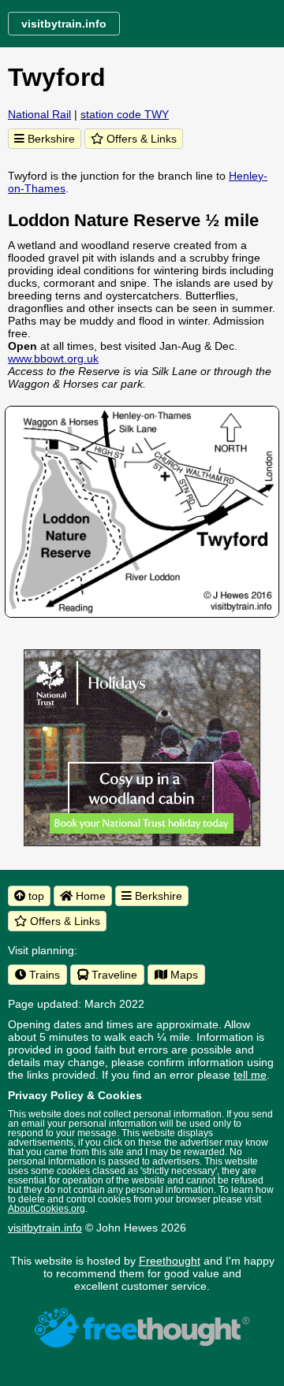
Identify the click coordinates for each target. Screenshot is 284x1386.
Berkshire (49, 138)
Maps (182, 974)
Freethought (169, 1260)
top (34, 896)
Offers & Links (140, 138)
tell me (250, 1074)
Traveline (112, 974)
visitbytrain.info (45, 1227)
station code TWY (124, 114)
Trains (43, 974)
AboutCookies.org (46, 1208)
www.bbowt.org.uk (53, 358)
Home (89, 896)
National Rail (39, 114)
